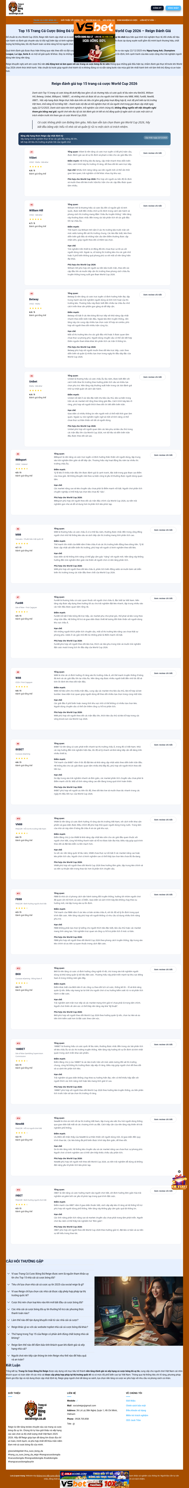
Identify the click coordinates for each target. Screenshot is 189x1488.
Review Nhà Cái (93, 20)
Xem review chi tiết (152, 153)
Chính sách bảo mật (136, 1405)
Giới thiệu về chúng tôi (72, 20)
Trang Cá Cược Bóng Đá (44, 20)
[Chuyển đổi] (8, 1274)
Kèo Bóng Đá (109, 20)
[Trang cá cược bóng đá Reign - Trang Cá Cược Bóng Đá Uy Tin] (17, 8)
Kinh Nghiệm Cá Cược (127, 20)
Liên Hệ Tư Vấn (147, 20)
